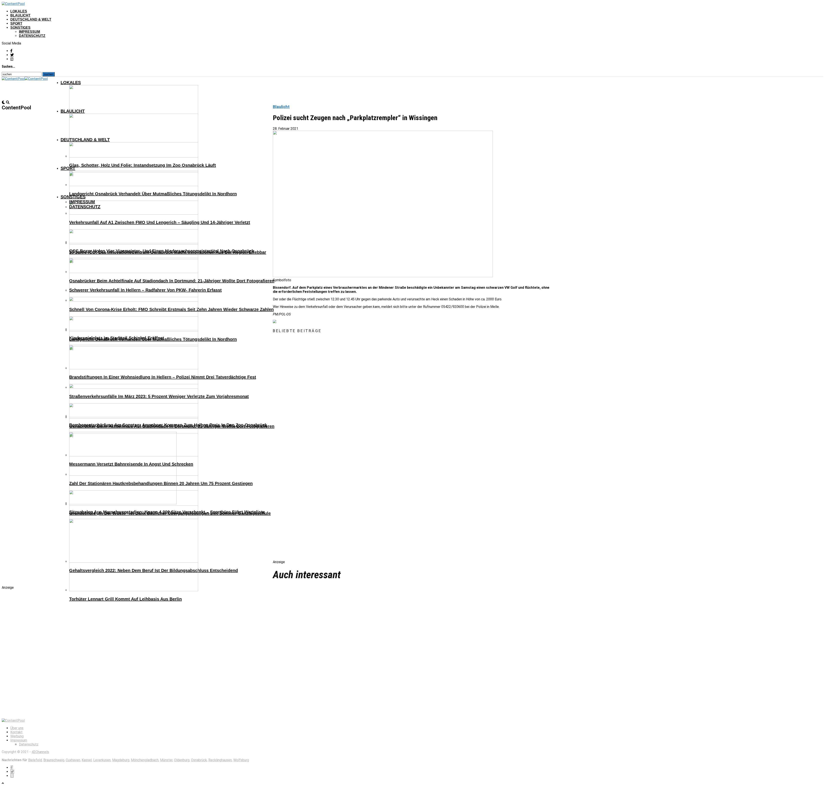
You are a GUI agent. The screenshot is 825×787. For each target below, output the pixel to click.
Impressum (29, 32)
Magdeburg (120, 760)
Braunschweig (53, 760)
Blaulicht (20, 15)
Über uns (16, 728)
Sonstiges (20, 27)
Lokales (18, 11)
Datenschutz (32, 36)
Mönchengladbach (145, 760)
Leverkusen (102, 760)
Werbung (17, 736)
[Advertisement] (318, 450)
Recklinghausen (220, 760)
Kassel (87, 760)
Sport (16, 23)
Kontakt (16, 732)
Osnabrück (199, 760)
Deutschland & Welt (30, 19)
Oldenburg (181, 760)
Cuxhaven (73, 760)
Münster (166, 760)
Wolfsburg (241, 760)
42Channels (40, 752)
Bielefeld (35, 760)
